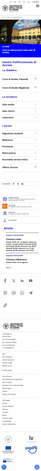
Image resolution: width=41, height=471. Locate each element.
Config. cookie (7, 370)
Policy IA (5, 409)
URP (3, 354)
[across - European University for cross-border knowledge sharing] (8, 461)
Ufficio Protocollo (8, 360)
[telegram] (31, 294)
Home (3, 17)
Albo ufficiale (7, 376)
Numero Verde (7, 363)
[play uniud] (14, 294)
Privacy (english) (7, 406)
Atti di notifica (7, 382)
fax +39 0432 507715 (9, 342)
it (10, 2)
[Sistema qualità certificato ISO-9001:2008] (8, 440)
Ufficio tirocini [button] (10, 167)
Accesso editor (7, 418)
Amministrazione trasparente (12, 379)
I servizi (7, 125)
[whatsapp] (22, 294)
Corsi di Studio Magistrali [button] (15, 88)
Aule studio (8, 104)
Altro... (9, 268)
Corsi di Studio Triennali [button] (15, 79)
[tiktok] (5, 307)
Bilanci (4, 415)
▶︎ (38, 38)
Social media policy (9, 424)
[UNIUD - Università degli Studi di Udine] (12, 8)
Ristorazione (9, 153)
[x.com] (14, 282)
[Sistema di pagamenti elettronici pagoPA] (31, 450)
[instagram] (5, 294)
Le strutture (9, 96)
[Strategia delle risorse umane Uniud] (31, 440)
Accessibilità (6, 421)
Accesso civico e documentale (12, 385)
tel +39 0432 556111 (9, 339)
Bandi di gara (6, 388)
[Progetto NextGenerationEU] (8, 450)
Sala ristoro (8, 111)
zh (28, 2)
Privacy (4, 403)
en (15, 2)
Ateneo (9, 17)
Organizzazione (17, 17)
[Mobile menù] (38, 5)
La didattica (9, 70)
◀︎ (2, 38)
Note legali (6, 400)
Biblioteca (7, 140)
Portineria (7, 146)
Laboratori (8, 117)
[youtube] (31, 282)
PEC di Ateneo (7, 357)
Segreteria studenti (12, 133)
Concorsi (5, 412)
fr (24, 2)
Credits (4, 391)
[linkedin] (22, 282)
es (19, 2)
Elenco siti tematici (9, 394)
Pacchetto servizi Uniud (14, 159)
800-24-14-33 (7, 366)
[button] (4, 467)
